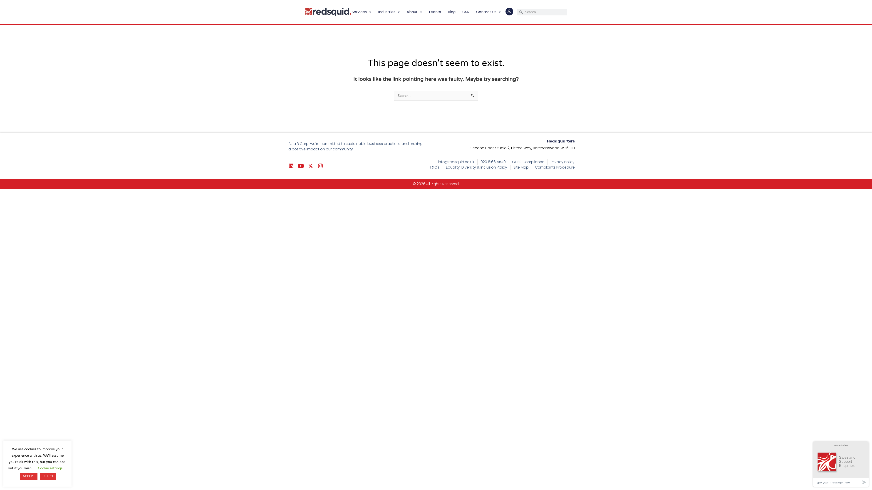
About (412, 12)
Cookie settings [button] (50, 468)
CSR (465, 12)
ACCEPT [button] (29, 476)
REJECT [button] (47, 476)
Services (359, 12)
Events (435, 12)
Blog (452, 12)
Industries (386, 12)
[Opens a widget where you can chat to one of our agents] (840, 464)
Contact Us (486, 12)
